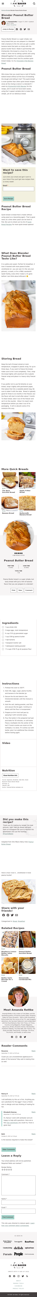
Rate (20, 590)
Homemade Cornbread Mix (25, 978)
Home (3, 10)
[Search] (34, 3)
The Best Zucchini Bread (8, 491)
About (18, 1280)
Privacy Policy (18, 1288)
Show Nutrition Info (10, 775)
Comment (28, 590)
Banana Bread (8, 513)
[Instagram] (18, 1276)
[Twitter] (23, 1276)
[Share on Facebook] (17, 29)
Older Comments (9, 1149)
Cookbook (18, 1286)
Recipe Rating (6, 1167)
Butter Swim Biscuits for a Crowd (7, 979)
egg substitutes (12, 1123)
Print (13, 590)
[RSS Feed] (27, 1276)
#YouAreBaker (8, 834)
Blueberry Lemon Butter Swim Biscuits (8, 953)
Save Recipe (8, 199)
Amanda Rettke (12, 21)
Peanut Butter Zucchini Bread (25, 952)
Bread (7, 10)
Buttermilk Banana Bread (25, 514)
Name (4, 1199)
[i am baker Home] (18, 3)
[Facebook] (14, 1276)
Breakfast (13, 25)
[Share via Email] (29, 29)
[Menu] (3, 3)
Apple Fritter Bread (25, 491)
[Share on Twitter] (25, 29)
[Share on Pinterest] (21, 29)
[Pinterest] (10, 1276)
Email (5, 185)
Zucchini (21, 949)
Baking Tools (18, 1283)
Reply (34, 1051)
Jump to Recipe (8, 29)
